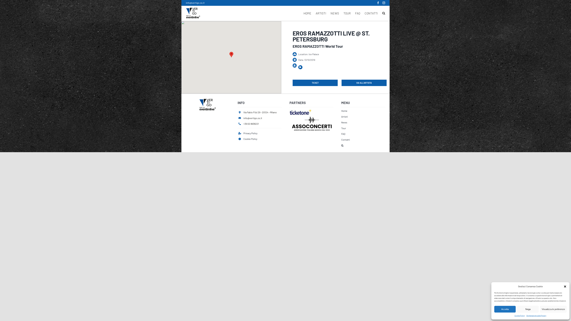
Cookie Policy (519, 315)
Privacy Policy (250, 133)
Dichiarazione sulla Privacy (536, 315)
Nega (528, 309)
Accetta (505, 309)
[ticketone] (301, 109)
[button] (565, 286)
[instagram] (383, 2)
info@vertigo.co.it (195, 2)
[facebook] (378, 2)
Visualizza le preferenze (553, 309)
